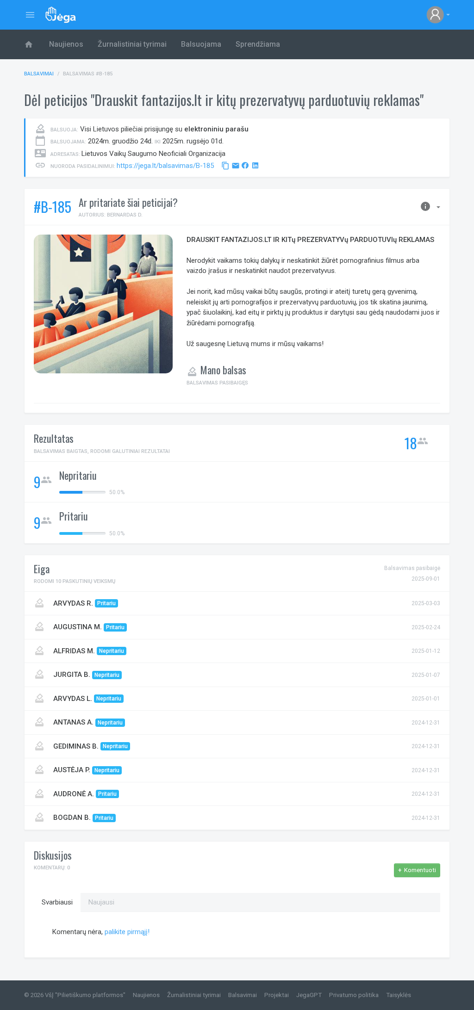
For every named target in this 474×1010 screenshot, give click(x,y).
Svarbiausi (57, 902)
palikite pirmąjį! (127, 932)
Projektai (276, 994)
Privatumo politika (354, 994)
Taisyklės (398, 994)
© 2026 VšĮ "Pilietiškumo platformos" (74, 994)
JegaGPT (309, 994)
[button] (438, 15)
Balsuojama (201, 44)
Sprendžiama (258, 44)
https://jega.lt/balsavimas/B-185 (165, 165)
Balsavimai (39, 74)
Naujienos (66, 44)
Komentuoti (417, 870)
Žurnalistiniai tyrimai (132, 44)
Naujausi (101, 902)
